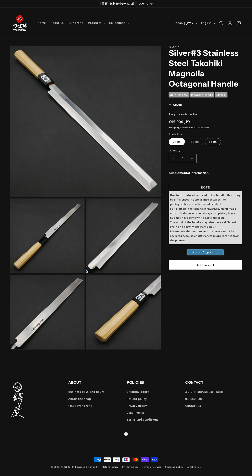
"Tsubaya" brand (80, 406)
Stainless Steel (179, 95)
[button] (96, 23)
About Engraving (205, 252)
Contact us (193, 406)
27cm (177, 142)
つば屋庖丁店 (67, 466)
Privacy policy (137, 406)
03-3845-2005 (194, 399)
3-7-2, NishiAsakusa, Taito (204, 392)
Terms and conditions (142, 419)
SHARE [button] (178, 105)
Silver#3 (221, 95)
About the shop (79, 399)
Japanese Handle (202, 95)
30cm (197, 142)
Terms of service (151, 466)
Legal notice (136, 412)
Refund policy (137, 399)
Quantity (174, 150)
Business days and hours (86, 392)
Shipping (174, 127)
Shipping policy (138, 392)
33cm (213, 142)
